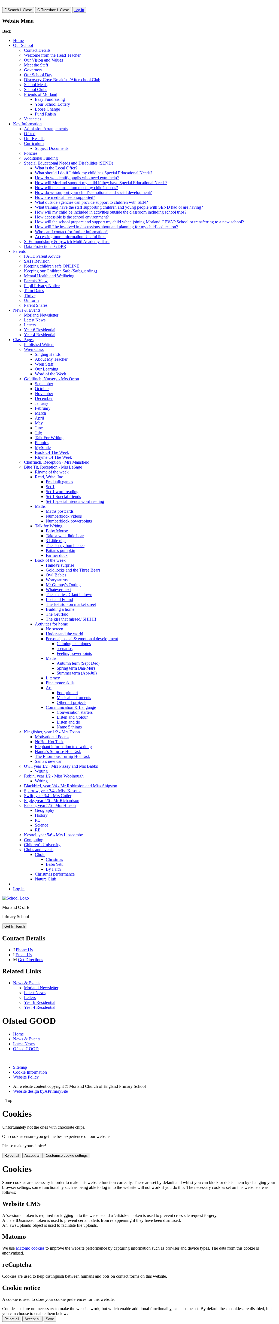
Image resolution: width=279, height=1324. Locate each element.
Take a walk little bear (65, 535)
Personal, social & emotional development (82, 638)
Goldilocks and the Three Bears (73, 570)
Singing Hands (47, 354)
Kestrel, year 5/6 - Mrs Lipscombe (53, 835)
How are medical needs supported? (65, 197)
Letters (30, 325)
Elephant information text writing (63, 746)
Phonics (41, 442)
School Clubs (35, 89)
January (41, 403)
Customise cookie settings (67, 1155)
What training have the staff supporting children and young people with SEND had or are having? (119, 207)
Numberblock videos (64, 516)
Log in (79, 10)
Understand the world (64, 633)
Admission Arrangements (46, 128)
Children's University (42, 844)
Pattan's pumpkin (60, 550)
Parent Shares (35, 305)
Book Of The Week (52, 452)
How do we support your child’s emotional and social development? (93, 192)
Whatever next (58, 589)
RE (38, 830)
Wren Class (34, 349)
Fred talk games (59, 481)
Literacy (53, 678)
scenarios (64, 648)
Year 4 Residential (39, 334)
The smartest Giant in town (69, 594)
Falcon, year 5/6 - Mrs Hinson (50, 805)
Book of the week (50, 560)
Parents (19, 251)
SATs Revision (37, 261)
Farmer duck (57, 555)
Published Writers (39, 344)
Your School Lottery (52, 104)
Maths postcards (60, 511)
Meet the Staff (36, 65)
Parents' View (36, 280)
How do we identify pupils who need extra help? (77, 177)
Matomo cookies (30, 1248)
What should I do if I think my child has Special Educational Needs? (93, 173)
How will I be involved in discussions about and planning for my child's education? (106, 226)
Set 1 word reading (62, 491)
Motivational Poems (52, 736)
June (39, 428)
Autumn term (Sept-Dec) (78, 663)
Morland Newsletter (41, 315)
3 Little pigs (56, 540)
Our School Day (38, 74)
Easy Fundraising (50, 99)
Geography (44, 810)
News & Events (26, 310)
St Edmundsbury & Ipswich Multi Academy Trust (67, 241)
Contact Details (37, 50)
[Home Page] (15, 898)
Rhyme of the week (52, 472)
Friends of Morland (40, 94)
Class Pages (23, 339)
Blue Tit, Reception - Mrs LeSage (53, 467)
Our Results (34, 138)
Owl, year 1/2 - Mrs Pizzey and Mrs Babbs (61, 766)
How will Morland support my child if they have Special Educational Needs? (101, 182)
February (42, 408)
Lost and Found (59, 599)
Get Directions (30, 959)
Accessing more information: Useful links (70, 236)
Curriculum (34, 143)
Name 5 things (69, 727)
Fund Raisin (45, 114)
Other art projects (71, 702)
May (39, 423)
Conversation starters (75, 712)
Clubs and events (38, 849)
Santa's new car (48, 761)
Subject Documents (51, 148)
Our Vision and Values (43, 60)
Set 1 (50, 486)
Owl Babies (56, 575)
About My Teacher (51, 359)
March (40, 413)
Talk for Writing (48, 526)
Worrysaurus (57, 580)
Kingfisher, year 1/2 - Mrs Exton (52, 732)
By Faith (53, 869)
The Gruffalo (57, 614)
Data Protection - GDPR (45, 246)
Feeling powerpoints (74, 653)
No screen (54, 629)
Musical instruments (74, 697)
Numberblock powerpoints (69, 521)
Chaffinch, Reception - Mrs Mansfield (56, 462)
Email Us (24, 954)
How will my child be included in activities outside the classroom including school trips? (110, 212)
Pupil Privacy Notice (42, 285)
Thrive (29, 295)
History (41, 815)
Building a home (60, 609)
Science (41, 825)
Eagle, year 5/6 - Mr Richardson (51, 800)
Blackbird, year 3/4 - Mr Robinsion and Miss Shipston (70, 786)
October (42, 388)
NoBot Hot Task (49, 741)
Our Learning (46, 369)
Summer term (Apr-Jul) (77, 673)
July (38, 432)
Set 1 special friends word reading (75, 501)
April (39, 418)
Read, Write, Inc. (49, 477)
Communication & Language (71, 707)
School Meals (35, 84)
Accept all (32, 1155)
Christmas (54, 859)
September (44, 383)
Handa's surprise (60, 565)
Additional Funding (41, 158)
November (44, 393)
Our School (23, 45)
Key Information (27, 124)
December (44, 398)
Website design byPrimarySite (40, 1091)
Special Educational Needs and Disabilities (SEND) (68, 163)
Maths (40, 506)
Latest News (35, 320)
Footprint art (67, 692)
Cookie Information (30, 1072)
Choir (40, 854)
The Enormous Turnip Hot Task (62, 756)
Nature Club (45, 879)
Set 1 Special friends (63, 496)
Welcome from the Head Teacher (52, 55)
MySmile (43, 447)
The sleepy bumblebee (65, 545)
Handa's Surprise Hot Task (58, 751)
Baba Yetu (54, 864)
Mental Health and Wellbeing (49, 276)
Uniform (31, 300)
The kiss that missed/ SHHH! (71, 619)
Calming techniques (74, 643)
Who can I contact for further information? (71, 231)
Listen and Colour (72, 717)
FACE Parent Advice (42, 256)
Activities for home (51, 624)
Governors (33, 70)
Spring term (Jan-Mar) (76, 668)
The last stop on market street (71, 604)
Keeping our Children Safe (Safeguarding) (60, 271)
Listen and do (68, 722)
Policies (30, 153)
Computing (33, 839)
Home (18, 40)
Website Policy (26, 1077)
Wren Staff (44, 364)
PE (37, 820)
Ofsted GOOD (26, 1048)
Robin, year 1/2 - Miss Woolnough (54, 776)
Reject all (11, 1155)
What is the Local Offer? (56, 168)
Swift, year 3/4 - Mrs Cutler (47, 795)
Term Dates (34, 290)
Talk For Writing (49, 437)
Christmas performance (55, 874)
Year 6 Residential (39, 329)
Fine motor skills (60, 683)
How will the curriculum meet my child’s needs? (76, 187)
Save (50, 1319)
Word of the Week (50, 374)
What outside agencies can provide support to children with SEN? (91, 202)
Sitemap (20, 1067)
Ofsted (29, 133)
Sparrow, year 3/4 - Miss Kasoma (52, 790)
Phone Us (24, 950)
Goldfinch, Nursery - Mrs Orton (51, 378)
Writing (41, 771)
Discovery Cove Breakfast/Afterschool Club (62, 79)
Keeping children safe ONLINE (51, 266)
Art (48, 687)
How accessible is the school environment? (72, 217)
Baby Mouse (57, 531)
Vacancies (32, 119)
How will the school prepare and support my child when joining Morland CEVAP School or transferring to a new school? (139, 222)
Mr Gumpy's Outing (63, 584)
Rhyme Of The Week (53, 457)
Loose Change (47, 109)
